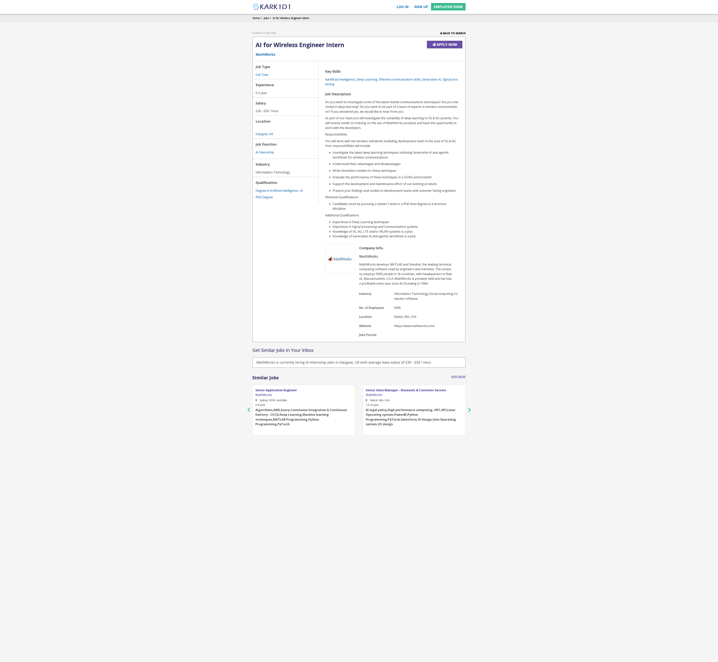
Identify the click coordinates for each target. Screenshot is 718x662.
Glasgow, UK (264, 134)
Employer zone (448, 6)
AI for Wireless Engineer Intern (291, 18)
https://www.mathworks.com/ (414, 326)
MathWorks (265, 54)
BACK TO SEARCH (454, 33)
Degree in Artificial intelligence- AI (279, 191)
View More (458, 376)
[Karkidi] (272, 7)
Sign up (421, 6)
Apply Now (446, 44)
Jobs (266, 18)
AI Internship (265, 152)
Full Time (262, 75)
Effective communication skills (400, 79)
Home (256, 18)
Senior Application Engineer (276, 390)
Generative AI (431, 79)
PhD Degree (264, 197)
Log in (403, 6)
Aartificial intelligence (340, 79)
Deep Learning (366, 79)
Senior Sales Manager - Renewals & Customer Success (406, 390)
